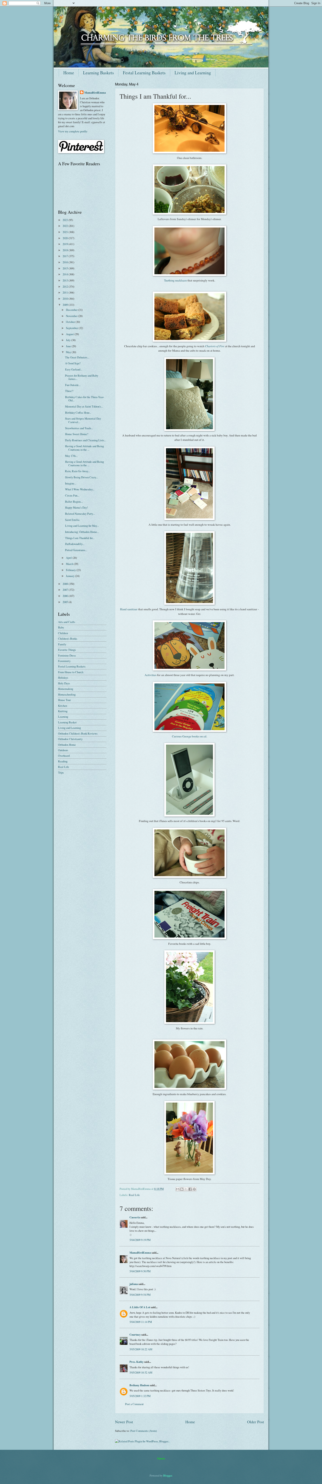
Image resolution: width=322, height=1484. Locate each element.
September (72, 328)
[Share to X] (186, 1189)
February (71, 570)
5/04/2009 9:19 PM (139, 1240)
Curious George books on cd (189, 736)
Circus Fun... (72, 495)
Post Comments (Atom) (143, 1431)
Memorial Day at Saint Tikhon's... (84, 406)
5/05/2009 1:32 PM (139, 1396)
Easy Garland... (73, 369)
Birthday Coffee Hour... (78, 413)
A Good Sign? (73, 363)
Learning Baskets (98, 73)
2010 (66, 299)
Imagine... (70, 483)
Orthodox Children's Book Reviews (77, 733)
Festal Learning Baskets (144, 73)
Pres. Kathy (136, 1362)
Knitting (62, 711)
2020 (66, 238)
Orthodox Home (67, 745)
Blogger (167, 1475)
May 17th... (71, 456)
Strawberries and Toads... (79, 428)
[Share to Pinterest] (194, 1189)
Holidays (63, 678)
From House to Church (70, 672)
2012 (66, 286)
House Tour (64, 700)
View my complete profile (72, 131)
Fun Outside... (73, 385)
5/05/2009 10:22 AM (140, 1349)
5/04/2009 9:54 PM (139, 1295)
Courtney (135, 1334)
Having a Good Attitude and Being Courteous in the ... (84, 447)
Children (63, 633)
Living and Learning (193, 73)
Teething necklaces (175, 280)
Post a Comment (134, 1404)
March (70, 564)
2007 (66, 590)
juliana (133, 1284)
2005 (66, 602)
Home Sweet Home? (76, 434)
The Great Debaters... (77, 357)
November (72, 316)
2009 (66, 305)
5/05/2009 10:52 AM (140, 1372)
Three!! (69, 391)
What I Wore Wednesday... (79, 489)
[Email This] (177, 1189)
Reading (62, 761)
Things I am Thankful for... (79, 538)
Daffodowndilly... (74, 544)
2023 (66, 220)
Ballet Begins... (74, 502)
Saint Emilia (72, 520)
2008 (66, 584)
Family (62, 644)
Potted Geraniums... (76, 550)
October (71, 322)
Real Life (134, 1195)
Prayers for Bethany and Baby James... (81, 377)
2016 (66, 262)
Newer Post (124, 1421)
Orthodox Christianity (70, 739)
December (72, 310)
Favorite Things (67, 650)
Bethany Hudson (139, 1385)
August (70, 334)
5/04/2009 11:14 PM (140, 1322)
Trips (61, 772)
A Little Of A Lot (139, 1307)
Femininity (64, 661)
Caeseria (134, 1217)
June (69, 346)
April (69, 558)
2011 (66, 292)
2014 (66, 274)
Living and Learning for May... (82, 526)
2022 (66, 226)
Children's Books (67, 639)
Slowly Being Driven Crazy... (81, 477)
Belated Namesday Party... (80, 514)
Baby (61, 627)
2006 (66, 596)
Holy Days (64, 683)
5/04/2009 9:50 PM (139, 1271)
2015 (66, 268)
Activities (150, 675)
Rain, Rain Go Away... (77, 471)
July (68, 340)
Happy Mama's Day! (76, 507)
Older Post (255, 1421)
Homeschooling (67, 694)
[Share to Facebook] (190, 1189)
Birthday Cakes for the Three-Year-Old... (84, 398)
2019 (66, 244)
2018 (66, 250)
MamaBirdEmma (140, 1252)
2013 (66, 280)
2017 (66, 256)
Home (68, 73)
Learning (63, 717)
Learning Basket (67, 722)
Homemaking (65, 689)
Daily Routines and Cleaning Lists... (85, 440)
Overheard (64, 756)
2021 (66, 232)
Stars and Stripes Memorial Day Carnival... (83, 420)
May (69, 352)
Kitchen (62, 706)
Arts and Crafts (66, 622)
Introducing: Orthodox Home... (82, 532)
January (70, 576)
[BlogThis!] (182, 1189)
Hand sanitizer (129, 609)
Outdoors (63, 750)
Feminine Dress (67, 655)
